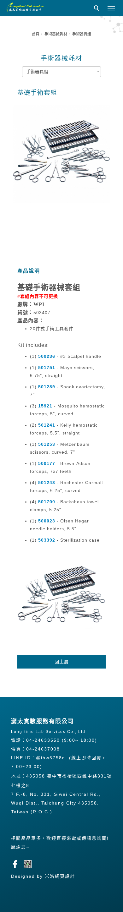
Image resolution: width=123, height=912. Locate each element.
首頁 (35, 34)
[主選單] (111, 8)
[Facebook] (17, 863)
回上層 (62, 661)
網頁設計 (65, 876)
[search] (97, 9)
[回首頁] (25, 7)
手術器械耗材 (55, 34)
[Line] (30, 863)
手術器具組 (81, 34)
